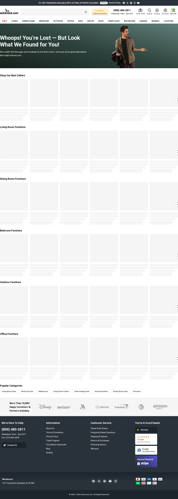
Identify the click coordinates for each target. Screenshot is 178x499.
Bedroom (44, 21)
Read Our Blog (114, 3)
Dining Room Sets (120, 391)
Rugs (101, 21)
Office (70, 21)
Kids (80, 21)
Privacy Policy (52, 436)
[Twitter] (127, 3)
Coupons (168, 21)
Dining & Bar (28, 21)
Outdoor (58, 21)
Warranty (95, 449)
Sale (4, 21)
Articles (49, 453)
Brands (155, 21)
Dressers (137, 391)
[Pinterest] (131, 3)
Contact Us (12, 445)
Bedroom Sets (27, 391)
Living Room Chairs (61, 391)
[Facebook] (124, 3)
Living (14, 21)
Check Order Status (99, 428)
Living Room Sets (9, 391)
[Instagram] (134, 3)
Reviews (144, 430)
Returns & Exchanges (100, 440)
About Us (50, 428)
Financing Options (98, 444)
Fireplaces (114, 21)
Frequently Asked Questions (103, 432)
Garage (143, 21)
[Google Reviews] (146, 439)
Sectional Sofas (101, 391)
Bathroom (129, 21)
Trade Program (53, 440)
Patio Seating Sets (81, 391)
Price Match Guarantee (56, 444)
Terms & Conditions (54, 432)
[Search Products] (86, 12)
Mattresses (43, 391)
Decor (90, 21)
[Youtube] (138, 3)
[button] (55, 12)
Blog (48, 449)
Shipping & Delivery (99, 436)
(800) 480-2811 (14, 429)
